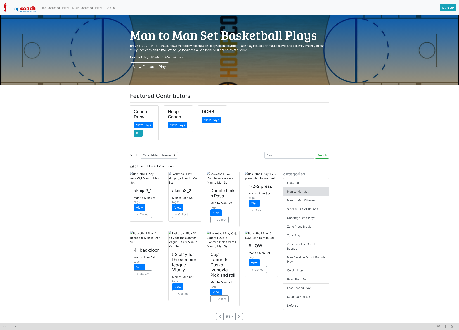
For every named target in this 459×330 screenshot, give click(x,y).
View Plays (143, 125)
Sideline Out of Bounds (302, 209)
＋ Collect (143, 214)
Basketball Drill (297, 279)
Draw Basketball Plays (87, 8)
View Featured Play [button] (149, 67)
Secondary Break (298, 296)
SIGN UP (448, 8)
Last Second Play (299, 288)
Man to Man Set (298, 191)
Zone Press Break (299, 226)
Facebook (445, 326)
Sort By (135, 155)
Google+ (452, 326)
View (139, 207)
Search (322, 155)
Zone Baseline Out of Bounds (301, 246)
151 (228, 316)
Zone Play (294, 235)
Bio (138, 133)
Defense (292, 305)
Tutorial (110, 8)
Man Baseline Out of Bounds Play (306, 259)
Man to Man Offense (301, 200)
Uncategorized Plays (301, 218)
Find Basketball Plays (55, 8)
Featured (293, 182)
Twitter (438, 326)
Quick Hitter (295, 270)
